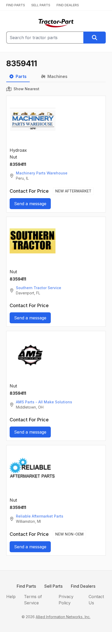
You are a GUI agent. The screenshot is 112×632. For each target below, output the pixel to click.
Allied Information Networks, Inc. (63, 617)
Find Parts (26, 586)
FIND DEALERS (68, 5)
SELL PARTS (40, 5)
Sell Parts (53, 586)
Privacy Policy (66, 599)
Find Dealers (83, 586)
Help (11, 596)
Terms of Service (33, 599)
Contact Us (96, 599)
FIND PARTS (15, 5)
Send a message (30, 203)
